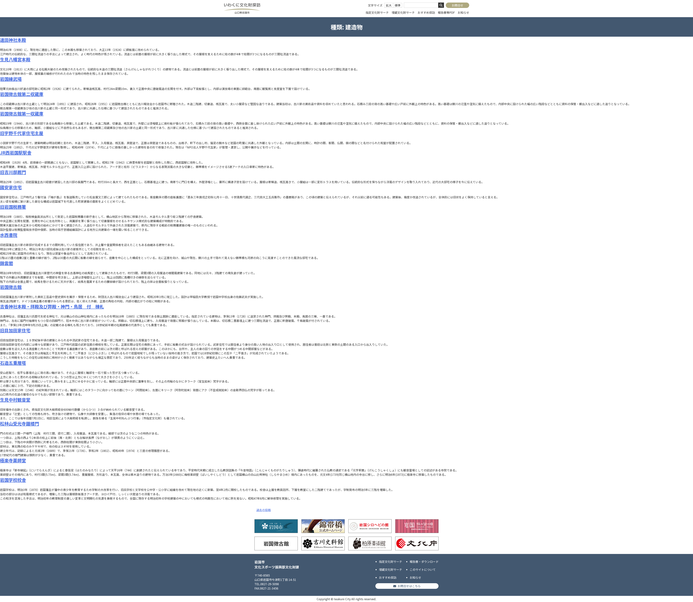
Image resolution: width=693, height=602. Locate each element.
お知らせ (463, 12)
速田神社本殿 (13, 40)
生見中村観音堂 (15, 399)
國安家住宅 (11, 187)
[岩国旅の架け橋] (417, 526)
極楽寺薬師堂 (13, 460)
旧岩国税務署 (13, 207)
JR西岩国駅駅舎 (15, 152)
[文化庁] (417, 543)
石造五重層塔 (13, 363)
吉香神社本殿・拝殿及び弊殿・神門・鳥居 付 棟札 (52, 306)
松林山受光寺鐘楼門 (19, 423)
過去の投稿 (263, 510)
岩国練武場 (11, 79)
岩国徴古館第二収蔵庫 (21, 94)
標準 (397, 5)
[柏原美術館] (370, 543)
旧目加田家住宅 (15, 330)
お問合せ (457, 5)
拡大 (389, 5)
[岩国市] (276, 526)
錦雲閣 (6, 263)
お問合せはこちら (409, 586)
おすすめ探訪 (426, 12)
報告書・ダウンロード (424, 561)
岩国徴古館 (11, 287)
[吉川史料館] (323, 543)
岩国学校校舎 (13, 480)
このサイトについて (423, 569)
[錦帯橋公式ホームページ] (323, 526)
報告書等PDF (446, 12)
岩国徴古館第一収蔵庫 (21, 113)
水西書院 (8, 235)
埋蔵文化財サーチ (403, 12)
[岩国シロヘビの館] (370, 526)
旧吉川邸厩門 (13, 172)
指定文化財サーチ (377, 12)
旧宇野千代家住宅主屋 (21, 133)
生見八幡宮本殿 (15, 59)
